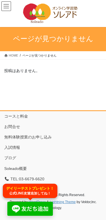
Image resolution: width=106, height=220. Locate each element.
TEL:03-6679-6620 (26, 179)
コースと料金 (16, 116)
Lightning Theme (63, 202)
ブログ (10, 158)
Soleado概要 (15, 168)
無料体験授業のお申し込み (28, 137)
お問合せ (12, 126)
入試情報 (12, 147)
